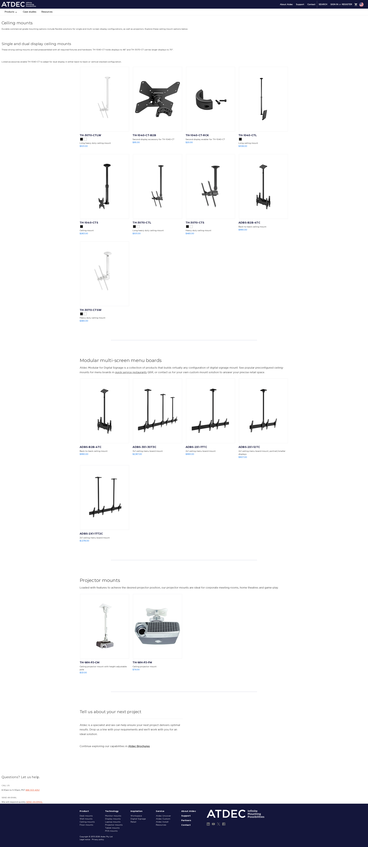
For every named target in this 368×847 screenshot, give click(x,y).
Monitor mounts (113, 816)
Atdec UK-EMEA (347, 16)
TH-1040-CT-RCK (197, 135)
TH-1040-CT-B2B (144, 135)
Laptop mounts (112, 822)
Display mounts (113, 819)
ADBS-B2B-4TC (249, 222)
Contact (311, 4)
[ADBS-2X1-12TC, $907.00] (263, 411)
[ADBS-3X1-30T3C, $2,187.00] (157, 411)
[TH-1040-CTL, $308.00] (263, 99)
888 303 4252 (33, 790)
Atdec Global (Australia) (350, 12)
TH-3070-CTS (195, 222)
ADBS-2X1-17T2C (91, 533)
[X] (218, 824)
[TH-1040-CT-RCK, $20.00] (210, 99)
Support (300, 4)
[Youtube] (213, 824)
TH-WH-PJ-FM (142, 662)
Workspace (136, 816)
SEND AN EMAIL (34, 802)
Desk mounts (86, 816)
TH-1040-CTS (89, 222)
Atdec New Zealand (349, 20)
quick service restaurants (131, 372)
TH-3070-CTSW (90, 310)
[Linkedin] (208, 824)
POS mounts (111, 831)
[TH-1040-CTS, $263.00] (104, 186)
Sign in (334, 4)
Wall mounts (86, 819)
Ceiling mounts (87, 822)
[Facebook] (223, 824)
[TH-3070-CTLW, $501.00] (104, 99)
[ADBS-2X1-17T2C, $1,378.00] (104, 497)
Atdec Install (162, 822)
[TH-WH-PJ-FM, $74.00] (157, 626)
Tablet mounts (112, 828)
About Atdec (286, 4)
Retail (133, 822)
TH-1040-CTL (247, 135)
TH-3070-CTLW (90, 135)
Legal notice (85, 839)
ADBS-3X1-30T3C (144, 447)
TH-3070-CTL (142, 222)
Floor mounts (86, 825)
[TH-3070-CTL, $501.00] (157, 186)
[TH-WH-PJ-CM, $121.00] (104, 626)
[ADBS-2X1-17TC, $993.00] (210, 411)
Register (347, 4)
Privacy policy (98, 839)
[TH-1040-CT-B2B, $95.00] (157, 99)
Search (323, 4)
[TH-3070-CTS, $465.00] (210, 186)
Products (10, 12)
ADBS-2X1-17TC (196, 447)
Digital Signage (138, 819)
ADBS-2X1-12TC (249, 447)
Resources (46, 12)
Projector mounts (114, 825)
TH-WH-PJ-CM (89, 662)
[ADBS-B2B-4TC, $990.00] (263, 186)
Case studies (29, 12)
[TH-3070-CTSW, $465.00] (104, 274)
